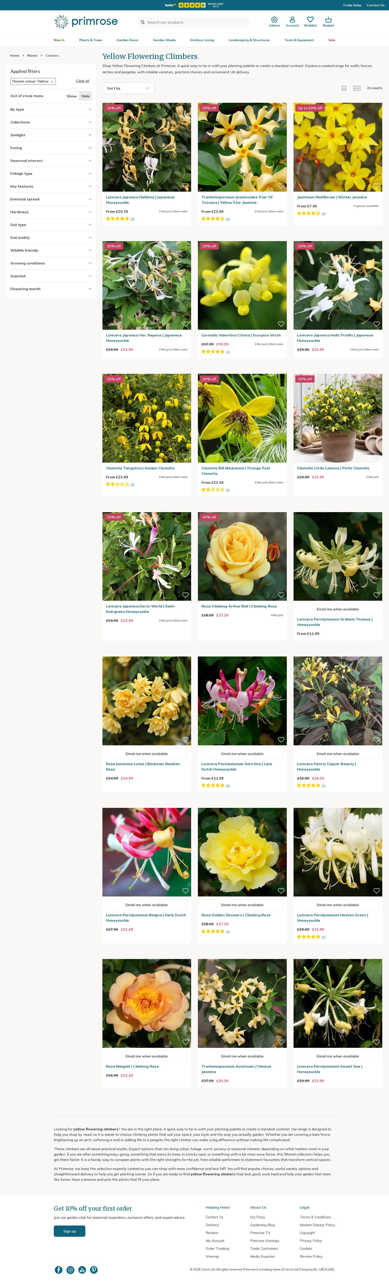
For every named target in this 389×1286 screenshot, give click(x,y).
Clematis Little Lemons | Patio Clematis (333, 468)
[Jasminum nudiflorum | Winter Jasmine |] (338, 100)
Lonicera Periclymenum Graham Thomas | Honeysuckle (335, 622)
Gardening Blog (262, 1225)
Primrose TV (260, 1233)
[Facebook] (59, 1270)
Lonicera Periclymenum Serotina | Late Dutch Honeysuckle (236, 766)
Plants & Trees (90, 40)
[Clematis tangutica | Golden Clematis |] (146, 371)
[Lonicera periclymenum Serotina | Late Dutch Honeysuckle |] (242, 653)
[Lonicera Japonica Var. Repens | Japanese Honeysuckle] (146, 238)
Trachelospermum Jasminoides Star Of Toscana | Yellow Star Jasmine (236, 200)
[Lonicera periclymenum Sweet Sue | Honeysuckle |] (338, 956)
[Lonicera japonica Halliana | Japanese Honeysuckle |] (146, 100)
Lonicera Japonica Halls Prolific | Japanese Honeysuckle (335, 338)
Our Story (257, 1217)
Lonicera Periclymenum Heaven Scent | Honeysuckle (332, 918)
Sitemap (212, 1256)
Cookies (306, 1248)
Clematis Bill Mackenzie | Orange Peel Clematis (235, 471)
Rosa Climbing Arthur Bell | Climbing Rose (239, 606)
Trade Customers (264, 1248)
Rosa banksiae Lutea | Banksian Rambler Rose (143, 766)
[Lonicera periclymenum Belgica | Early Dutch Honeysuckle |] (146, 805)
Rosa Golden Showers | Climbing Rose (236, 915)
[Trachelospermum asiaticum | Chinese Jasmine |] (242, 956)
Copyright (307, 1233)
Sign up (69, 1231)
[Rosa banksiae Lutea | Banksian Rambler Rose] (146, 653)
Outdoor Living (202, 40)
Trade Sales (352, 5)
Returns (212, 1233)
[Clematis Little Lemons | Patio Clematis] (338, 371)
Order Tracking (217, 1248)
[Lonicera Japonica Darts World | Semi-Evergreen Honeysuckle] (146, 509)
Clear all (82, 80)
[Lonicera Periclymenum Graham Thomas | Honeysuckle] (338, 509)
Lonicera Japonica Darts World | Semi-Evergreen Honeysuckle (141, 609)
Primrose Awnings (264, 1241)
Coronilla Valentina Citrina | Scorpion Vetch (241, 335)
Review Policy (311, 1256)
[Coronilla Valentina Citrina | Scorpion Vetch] (242, 238)
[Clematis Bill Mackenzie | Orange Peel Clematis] (242, 371)
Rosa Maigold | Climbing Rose (132, 1066)
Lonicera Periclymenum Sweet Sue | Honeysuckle (329, 1069)
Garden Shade (164, 40)
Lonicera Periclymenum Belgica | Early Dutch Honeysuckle (146, 918)
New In (59, 40)
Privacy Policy (311, 1241)
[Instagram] (71, 1270)
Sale (331, 40)
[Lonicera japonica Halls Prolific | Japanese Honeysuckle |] (338, 238)
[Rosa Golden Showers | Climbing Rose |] (242, 805)
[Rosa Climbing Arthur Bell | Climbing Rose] (242, 509)
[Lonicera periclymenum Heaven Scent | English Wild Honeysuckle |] (338, 805)
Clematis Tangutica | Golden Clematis (140, 468)
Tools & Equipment (299, 40)
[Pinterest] (94, 1270)
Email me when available (338, 609)
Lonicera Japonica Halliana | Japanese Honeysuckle (140, 200)
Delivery (212, 1225)
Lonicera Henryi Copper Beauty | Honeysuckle (326, 766)
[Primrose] (87, 22)
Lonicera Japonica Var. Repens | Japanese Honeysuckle (144, 338)
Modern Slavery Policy (317, 1225)
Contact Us (375, 5)
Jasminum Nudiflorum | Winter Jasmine (332, 197)
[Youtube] (82, 1270)
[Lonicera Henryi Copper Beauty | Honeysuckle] (338, 653)
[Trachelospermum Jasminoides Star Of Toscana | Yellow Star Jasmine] (242, 100)
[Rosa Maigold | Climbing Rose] (146, 956)
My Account (215, 1241)
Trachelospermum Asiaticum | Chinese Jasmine (236, 1069)
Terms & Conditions (315, 1217)
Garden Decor (127, 40)
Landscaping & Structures (249, 40)
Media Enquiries (262, 1256)
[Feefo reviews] (194, 5)
